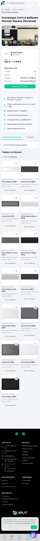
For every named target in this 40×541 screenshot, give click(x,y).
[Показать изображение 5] (24, 42)
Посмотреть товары (20, 86)
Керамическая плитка (30, 446)
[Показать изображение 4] (19, 42)
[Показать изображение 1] (5, 42)
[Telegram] (16, 433)
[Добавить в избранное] (16, 163)
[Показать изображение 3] (14, 42)
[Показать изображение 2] (10, 42)
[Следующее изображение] (35, 35)
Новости (5, 483)
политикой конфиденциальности (25, 523)
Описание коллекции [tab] (12, 137)
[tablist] (20, 137)
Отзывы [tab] (30, 137)
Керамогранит (27, 449)
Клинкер (25, 452)
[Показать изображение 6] (29, 42)
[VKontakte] (23, 433)
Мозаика (25, 455)
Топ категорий (27, 463)
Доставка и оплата (9, 486)
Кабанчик (32, 81)
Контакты (25, 483)
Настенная (24, 81)
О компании (26, 481)
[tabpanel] (20, 145)
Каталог (5, 481)
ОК (34, 527)
